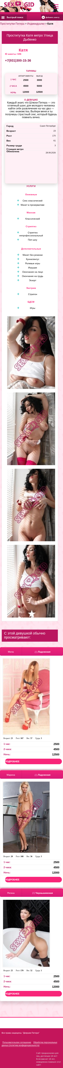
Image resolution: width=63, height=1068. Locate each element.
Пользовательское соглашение (16, 1042)
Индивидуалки (36, 23)
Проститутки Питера (12, 23)
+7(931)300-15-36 (18, 60)
